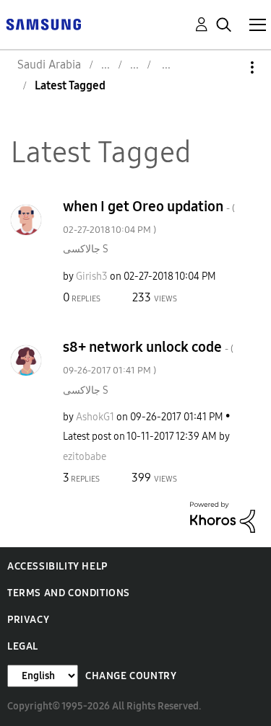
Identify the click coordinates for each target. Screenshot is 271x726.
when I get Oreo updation (149, 217)
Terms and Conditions (68, 593)
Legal (22, 646)
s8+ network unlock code (148, 357)
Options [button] (228, 67)
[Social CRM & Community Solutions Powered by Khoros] (222, 516)
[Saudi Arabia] (43, 23)
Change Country (130, 676)
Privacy (28, 620)
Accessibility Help (57, 566)
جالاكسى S (85, 249)
